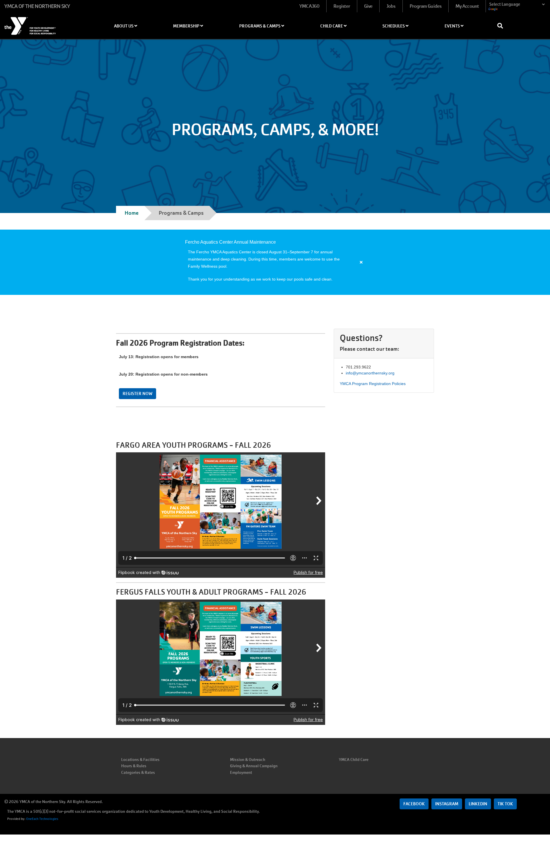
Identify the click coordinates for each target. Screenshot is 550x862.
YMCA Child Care (353, 759)
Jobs (390, 6)
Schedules (394, 26)
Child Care (332, 26)
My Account (467, 6)
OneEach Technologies (42, 819)
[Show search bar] (502, 26)
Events (453, 26)
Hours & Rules (133, 765)
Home (132, 213)
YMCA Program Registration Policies (373, 383)
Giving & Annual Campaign (254, 765)
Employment (241, 772)
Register (341, 6)
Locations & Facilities (140, 759)
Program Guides (425, 6)
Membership (186, 26)
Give (368, 6)
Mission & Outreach (247, 759)
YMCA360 (309, 6)
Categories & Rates (138, 772)
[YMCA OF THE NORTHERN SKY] (45, 24)
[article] (275, 262)
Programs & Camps (260, 26)
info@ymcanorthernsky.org (370, 373)
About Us (124, 26)
